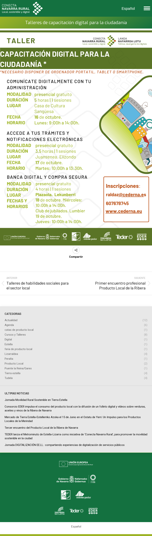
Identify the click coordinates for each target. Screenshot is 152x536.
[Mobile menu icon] (146, 8)
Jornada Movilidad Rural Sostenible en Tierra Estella (36, 400)
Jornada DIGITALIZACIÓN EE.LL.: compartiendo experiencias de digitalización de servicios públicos (65, 445)
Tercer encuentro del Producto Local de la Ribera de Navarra (41, 427)
